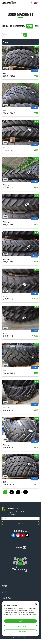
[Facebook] (13, 535)
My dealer (31, 2)
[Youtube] (23, 535)
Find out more (20, 631)
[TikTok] (27, 535)
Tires (29, 26)
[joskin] (8, 4)
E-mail (4, 519)
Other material (17, 26)
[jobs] (28, 2)
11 (25, 492)
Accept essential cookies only (20, 626)
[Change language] (36, 2)
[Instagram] (18, 535)
